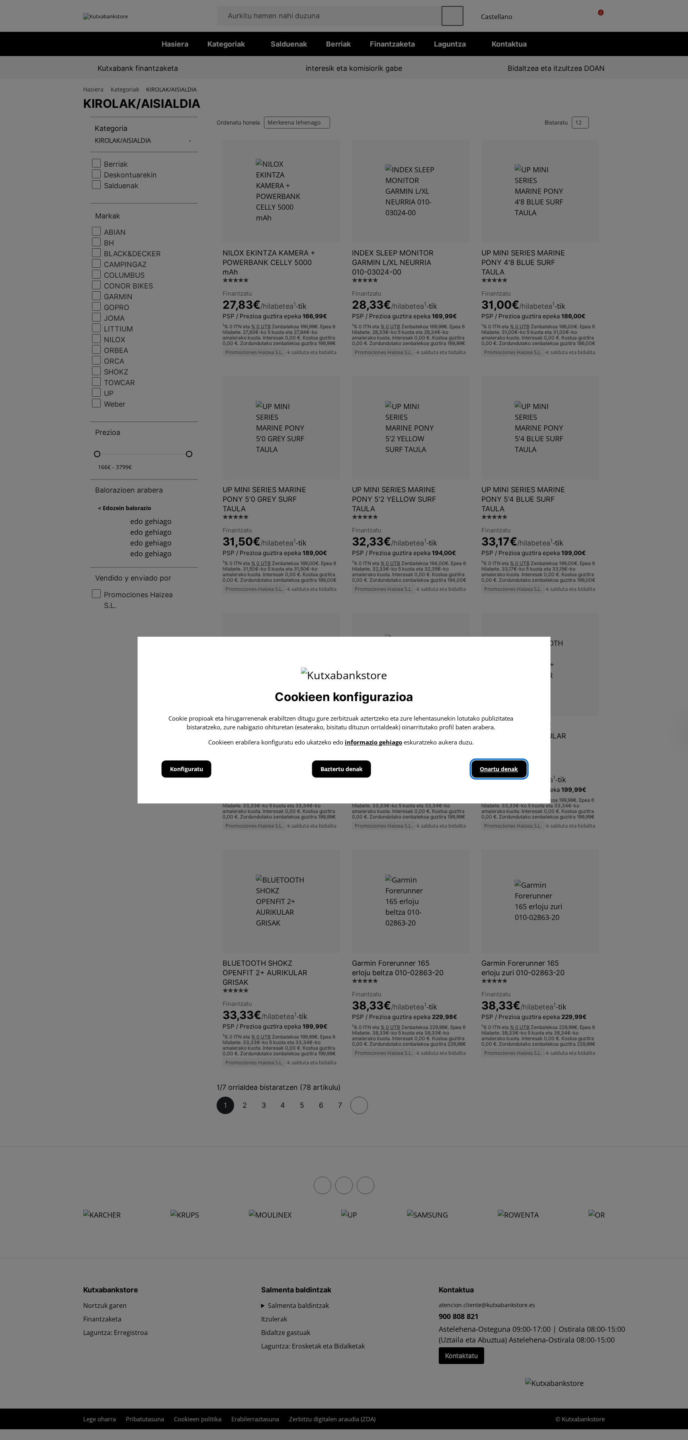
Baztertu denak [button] (342, 769)
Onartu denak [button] (499, 769)
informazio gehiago (373, 742)
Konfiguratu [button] (186, 769)
